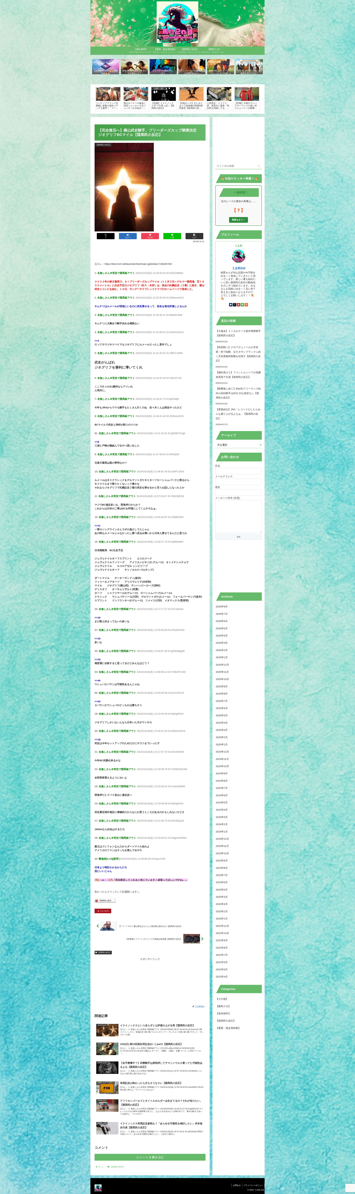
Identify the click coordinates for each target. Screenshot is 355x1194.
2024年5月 (222, 802)
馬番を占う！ (238, 220)
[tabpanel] (108, 98)
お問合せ (237, 1185)
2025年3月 (222, 729)
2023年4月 (222, 896)
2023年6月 (222, 882)
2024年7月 (222, 787)
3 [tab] (181, 115)
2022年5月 (222, 969)
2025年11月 (222, 671)
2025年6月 (222, 708)
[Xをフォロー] (234, 304)
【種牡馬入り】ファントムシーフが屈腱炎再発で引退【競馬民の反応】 (238, 374)
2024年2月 (222, 824)
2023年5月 (222, 889)
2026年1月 (222, 657)
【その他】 (222, 998)
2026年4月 (222, 635)
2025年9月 (222, 686)
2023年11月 (222, 846)
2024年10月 (222, 766)
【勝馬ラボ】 (223, 1006)
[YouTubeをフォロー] (238, 304)
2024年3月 (222, 817)
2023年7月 (222, 875)
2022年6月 (222, 962)
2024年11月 (222, 759)
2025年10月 (222, 679)
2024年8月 (222, 780)
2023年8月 (222, 867)
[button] (194, 236)
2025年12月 (222, 664)
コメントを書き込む (150, 1157)
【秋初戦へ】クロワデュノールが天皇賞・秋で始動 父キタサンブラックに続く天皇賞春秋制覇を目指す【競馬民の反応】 (238, 354)
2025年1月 (222, 744)
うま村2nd (238, 268)
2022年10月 (222, 933)
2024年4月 (222, 809)
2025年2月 (222, 737)
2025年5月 (222, 715)
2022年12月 (222, 925)
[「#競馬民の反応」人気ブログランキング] (105, 901)
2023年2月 (222, 911)
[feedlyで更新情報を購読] (242, 304)
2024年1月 (222, 831)
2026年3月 (222, 642)
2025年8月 (222, 693)
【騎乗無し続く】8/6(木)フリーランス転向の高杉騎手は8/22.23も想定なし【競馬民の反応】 (238, 393)
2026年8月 (222, 606)
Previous (92, 99)
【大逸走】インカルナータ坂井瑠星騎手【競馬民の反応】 (238, 333)
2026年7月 (222, 613)
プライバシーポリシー (253, 1185)
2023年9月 (222, 860)
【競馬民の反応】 (104, 952)
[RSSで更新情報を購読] (246, 304)
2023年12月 (222, 838)
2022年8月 (222, 947)
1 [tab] (173, 115)
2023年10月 (222, 853)
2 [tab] (177, 115)
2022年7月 (222, 954)
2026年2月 (222, 650)
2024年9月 (222, 773)
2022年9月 (222, 940)
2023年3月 (222, 904)
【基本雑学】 (223, 1013)
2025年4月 (222, 722)
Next (262, 99)
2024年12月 (222, 751)
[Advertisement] (150, 251)
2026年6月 (222, 621)
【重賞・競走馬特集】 (228, 1028)
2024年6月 (222, 795)
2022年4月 (222, 976)
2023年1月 (222, 918)
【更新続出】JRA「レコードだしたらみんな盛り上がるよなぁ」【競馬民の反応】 (238, 414)
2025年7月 (222, 701)
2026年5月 (222, 628)
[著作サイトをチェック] (230, 304)
